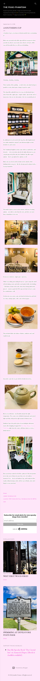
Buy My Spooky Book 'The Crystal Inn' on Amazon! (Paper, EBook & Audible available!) (21, 652)
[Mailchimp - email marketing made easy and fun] (20, 530)
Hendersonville (12, 496)
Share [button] (5, 493)
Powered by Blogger (22, 668)
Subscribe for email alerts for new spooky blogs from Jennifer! (20, 516)
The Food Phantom (14, 7)
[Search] (35, 3)
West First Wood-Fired (15, 576)
